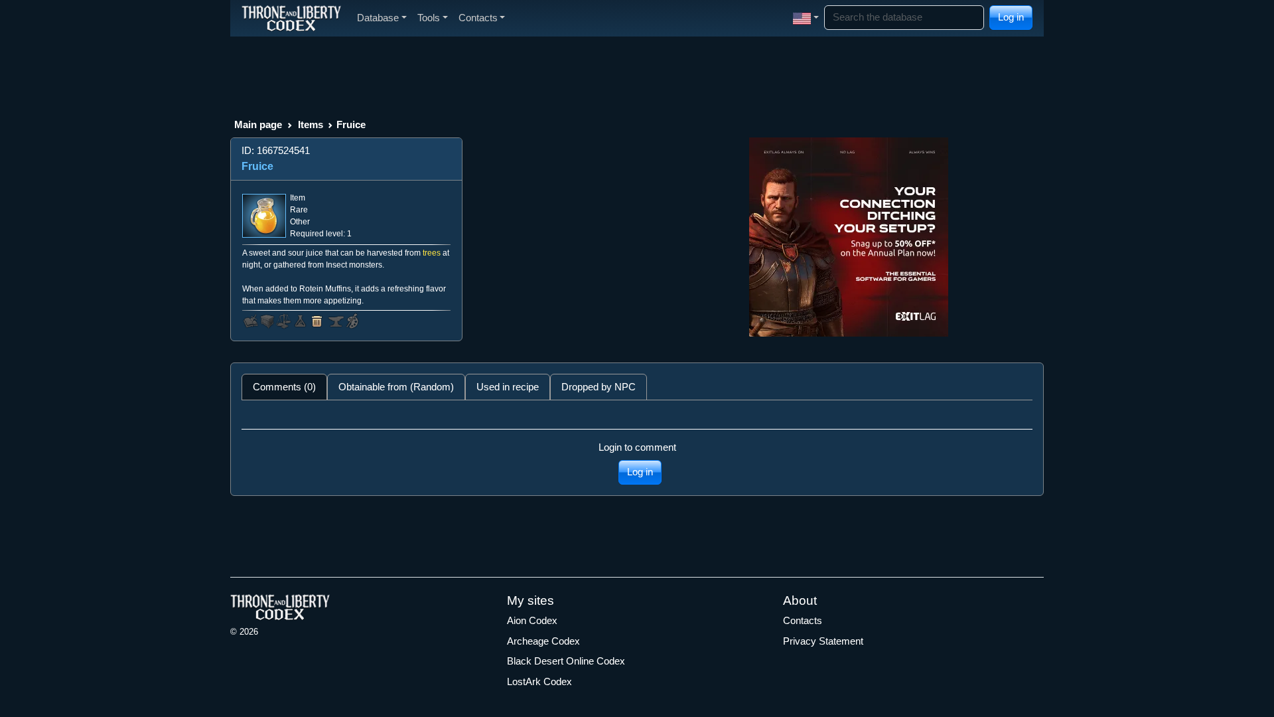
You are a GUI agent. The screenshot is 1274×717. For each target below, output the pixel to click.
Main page (258, 124)
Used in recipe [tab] (507, 386)
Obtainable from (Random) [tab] (396, 386)
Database (378, 17)
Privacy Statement (823, 641)
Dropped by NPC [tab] (598, 386)
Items (310, 124)
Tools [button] (428, 17)
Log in (1011, 17)
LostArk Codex (539, 681)
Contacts (802, 620)
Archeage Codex (543, 641)
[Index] (291, 18)
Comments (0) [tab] (284, 386)
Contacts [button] (478, 17)
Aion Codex (532, 620)
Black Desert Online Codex (566, 661)
